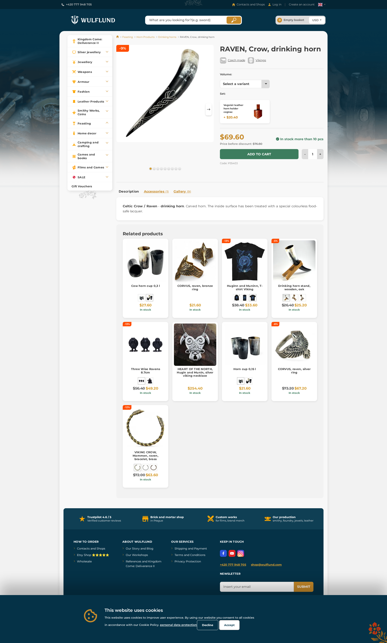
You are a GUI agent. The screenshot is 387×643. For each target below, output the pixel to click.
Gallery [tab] (182, 191)
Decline (207, 625)
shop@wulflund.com (266, 564)
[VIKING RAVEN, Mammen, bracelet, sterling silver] (145, 467)
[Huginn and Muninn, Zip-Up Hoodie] (236, 297)
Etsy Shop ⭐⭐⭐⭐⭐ (93, 555)
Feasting (127, 36)
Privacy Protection (188, 561)
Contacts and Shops (251, 4)
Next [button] (209, 109)
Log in (277, 4)
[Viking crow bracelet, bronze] (153, 467)
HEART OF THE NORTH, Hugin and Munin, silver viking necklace (195, 372)
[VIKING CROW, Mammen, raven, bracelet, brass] (137, 467)
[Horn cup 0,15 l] (141, 297)
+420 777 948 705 (79, 4)
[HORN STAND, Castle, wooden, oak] (294, 297)
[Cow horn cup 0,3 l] (149, 297)
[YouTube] (232, 553)
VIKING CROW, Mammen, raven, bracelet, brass (145, 455)
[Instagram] (240, 553)
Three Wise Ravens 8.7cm (145, 370)
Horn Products (145, 36)
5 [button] (164, 168)
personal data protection (178, 625)
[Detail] (258, 112)
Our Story (133, 548)
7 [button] (172, 168)
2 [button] (154, 168)
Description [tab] (129, 191)
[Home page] (117, 36)
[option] (165, 94)
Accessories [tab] (156, 191)
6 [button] (168, 168)
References (133, 561)
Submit (303, 587)
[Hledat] (234, 20)
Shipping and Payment (191, 548)
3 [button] (157, 168)
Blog (150, 548)
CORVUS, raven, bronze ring (195, 287)
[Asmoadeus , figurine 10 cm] (149, 381)
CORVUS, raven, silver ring (294, 370)
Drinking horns (167, 36)
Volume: (226, 74)
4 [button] (161, 168)
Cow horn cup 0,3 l (145, 286)
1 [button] (150, 168)
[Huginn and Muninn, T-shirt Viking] (252, 297)
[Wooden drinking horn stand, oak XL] (302, 297)
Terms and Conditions (190, 555)
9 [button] (179, 168)
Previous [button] (121, 109)
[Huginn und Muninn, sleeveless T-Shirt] (244, 297)
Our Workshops (137, 555)
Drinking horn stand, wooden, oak (294, 287)
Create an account (302, 4)
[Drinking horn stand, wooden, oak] (286, 297)
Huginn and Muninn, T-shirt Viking (244, 287)
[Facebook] (223, 553)
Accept (229, 625)
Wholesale (84, 561)
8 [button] (175, 168)
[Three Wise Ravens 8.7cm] (141, 381)
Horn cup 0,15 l (244, 369)
